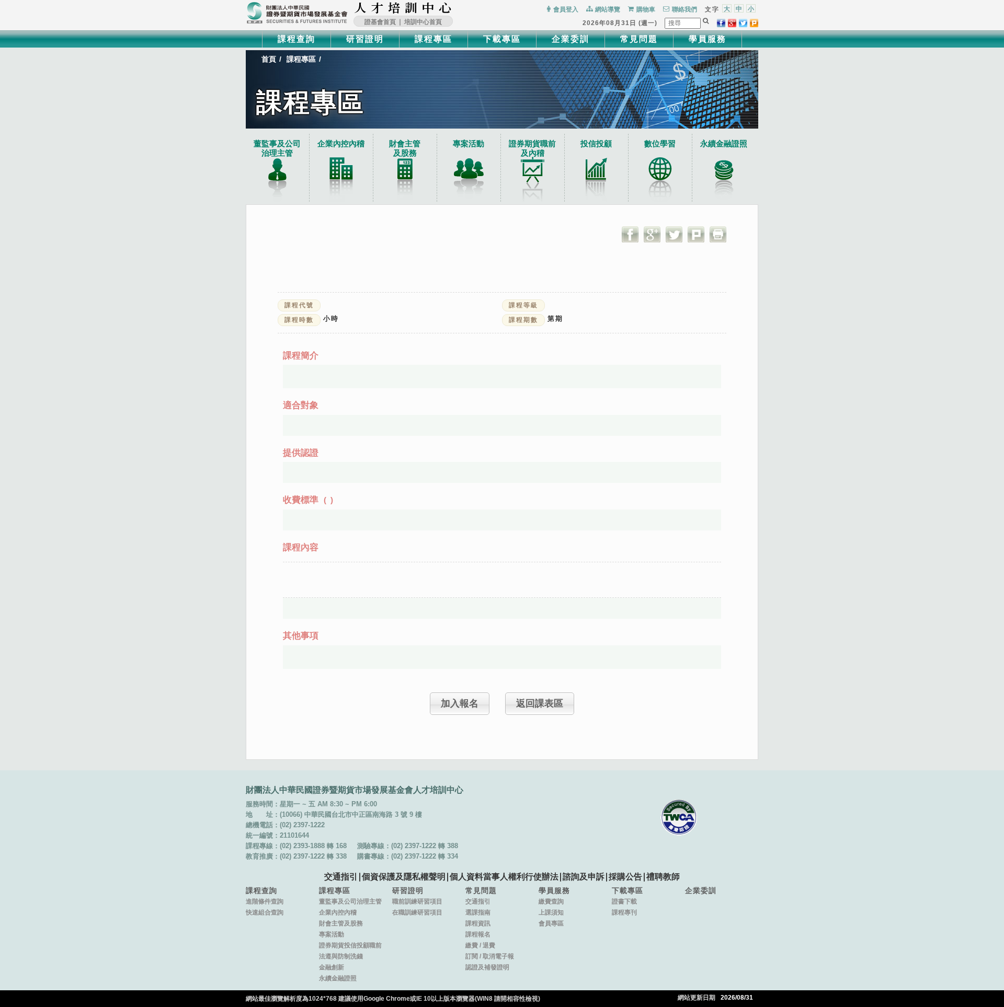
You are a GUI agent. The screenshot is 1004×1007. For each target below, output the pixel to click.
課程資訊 (477, 923)
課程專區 (433, 38)
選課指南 (477, 912)
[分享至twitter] (743, 23)
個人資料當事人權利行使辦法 (504, 876)
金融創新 (331, 967)
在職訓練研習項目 (417, 912)
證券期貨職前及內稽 (532, 148)
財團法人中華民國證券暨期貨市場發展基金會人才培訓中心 (403, 8)
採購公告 (625, 876)
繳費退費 (480, 945)
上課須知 (551, 912)
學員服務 (707, 38)
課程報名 (477, 934)
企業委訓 (570, 38)
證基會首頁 (380, 22)
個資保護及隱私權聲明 (404, 876)
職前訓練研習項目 (417, 901)
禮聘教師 (663, 876)
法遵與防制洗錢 (341, 956)
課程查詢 (296, 38)
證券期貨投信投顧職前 (350, 945)
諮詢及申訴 (583, 876)
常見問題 (639, 38)
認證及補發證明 (487, 967)
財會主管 (404, 148)
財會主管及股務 (341, 923)
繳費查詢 (551, 901)
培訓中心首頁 (423, 22)
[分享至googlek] (732, 23)
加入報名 (459, 703)
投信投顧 (596, 143)
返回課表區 (539, 703)
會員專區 (551, 923)
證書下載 (624, 901)
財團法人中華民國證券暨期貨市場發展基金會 (297, 13)
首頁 (268, 59)
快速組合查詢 (264, 912)
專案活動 (468, 143)
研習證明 (365, 38)
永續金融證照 (723, 143)
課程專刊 (624, 912)
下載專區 (502, 38)
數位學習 (660, 143)
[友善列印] (718, 234)
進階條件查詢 (264, 901)
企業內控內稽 (340, 143)
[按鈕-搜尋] (706, 21)
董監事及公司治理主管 (277, 148)
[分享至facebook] (721, 23)
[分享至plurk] (754, 23)
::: (455, 7)
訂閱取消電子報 (489, 956)
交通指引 (341, 876)
